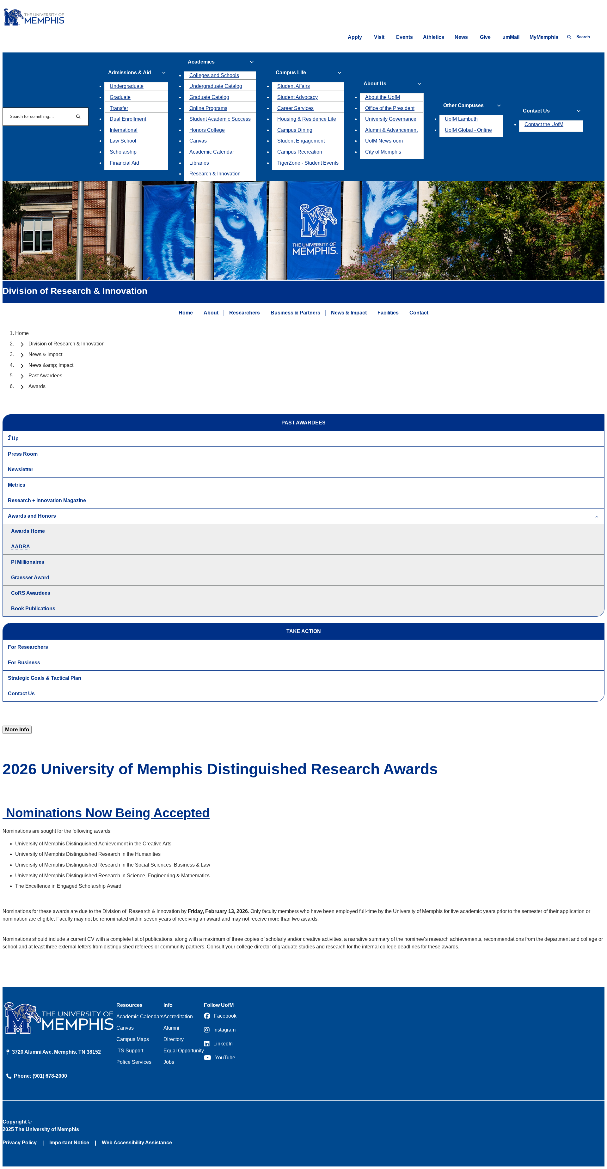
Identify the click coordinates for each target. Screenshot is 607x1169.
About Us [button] (375, 83)
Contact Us (21, 693)
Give (485, 37)
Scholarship (123, 152)
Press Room (23, 454)
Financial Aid (124, 163)
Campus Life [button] (291, 72)
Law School (123, 140)
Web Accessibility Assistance (137, 1142)
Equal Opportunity (183, 1050)
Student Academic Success (220, 119)
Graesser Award (30, 577)
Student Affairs (293, 86)
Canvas (198, 140)
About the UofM (382, 97)
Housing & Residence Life (306, 119)
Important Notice (69, 1142)
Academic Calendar (211, 152)
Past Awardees (45, 375)
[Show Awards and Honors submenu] (597, 515)
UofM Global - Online (468, 130)
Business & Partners (295, 312)
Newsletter (20, 469)
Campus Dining (294, 130)
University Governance (390, 119)
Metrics (16, 485)
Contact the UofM (543, 124)
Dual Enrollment (128, 119)
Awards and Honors (32, 516)
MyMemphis (544, 37)
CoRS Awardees (30, 593)
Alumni (171, 1028)
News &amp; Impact (50, 365)
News (461, 37)
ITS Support (129, 1050)
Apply (355, 37)
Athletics (433, 37)
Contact (418, 312)
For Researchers (28, 647)
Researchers (244, 312)
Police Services (133, 1062)
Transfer (119, 108)
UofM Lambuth (461, 119)
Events (404, 37)
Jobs (168, 1062)
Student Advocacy (297, 97)
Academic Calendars (139, 1016)
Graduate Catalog (209, 97)
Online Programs (208, 108)
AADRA (20, 546)
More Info (17, 730)
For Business (24, 662)
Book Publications (33, 608)
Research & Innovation (215, 173)
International (124, 130)
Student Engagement (301, 140)
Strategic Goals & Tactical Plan (44, 678)
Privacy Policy (20, 1142)
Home (186, 312)
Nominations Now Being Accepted (106, 813)
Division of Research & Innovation (66, 343)
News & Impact (349, 312)
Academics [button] (201, 61)
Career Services (295, 108)
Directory (173, 1039)
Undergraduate (127, 86)
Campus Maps (132, 1039)
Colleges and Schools (214, 75)
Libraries (199, 163)
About (211, 312)
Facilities (388, 312)
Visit (379, 37)
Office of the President (389, 108)
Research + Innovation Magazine (47, 500)
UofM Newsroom (384, 140)
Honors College (207, 130)
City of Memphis (383, 152)
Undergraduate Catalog (215, 86)
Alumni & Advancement (391, 130)
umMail (510, 37)
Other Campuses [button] (463, 105)
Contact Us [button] (536, 110)
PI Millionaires (27, 562)
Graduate (120, 97)
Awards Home (28, 531)
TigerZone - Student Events (308, 163)
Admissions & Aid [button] (129, 72)
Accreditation (178, 1016)
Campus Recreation (299, 152)
